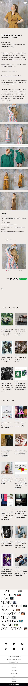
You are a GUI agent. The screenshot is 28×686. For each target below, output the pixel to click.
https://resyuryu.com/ (20, 227)
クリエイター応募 (14, 664)
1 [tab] (6, 270)
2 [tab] (8, 270)
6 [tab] (17, 270)
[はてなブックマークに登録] (17, 278)
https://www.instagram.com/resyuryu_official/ (12, 231)
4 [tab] (13, 270)
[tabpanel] (14, 256)
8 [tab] (21, 270)
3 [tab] (10, 270)
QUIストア (14, 681)
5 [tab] (15, 270)
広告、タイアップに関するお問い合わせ (14, 659)
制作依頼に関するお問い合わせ (14, 662)
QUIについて (14, 667)
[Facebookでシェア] (11, 278)
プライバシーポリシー (14, 673)
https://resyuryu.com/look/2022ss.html (11, 75)
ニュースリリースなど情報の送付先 (14, 656)
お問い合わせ (14, 678)
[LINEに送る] (23, 278)
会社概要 (14, 676)
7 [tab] (19, 270)
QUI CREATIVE (14, 670)
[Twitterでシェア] (14, 278)
